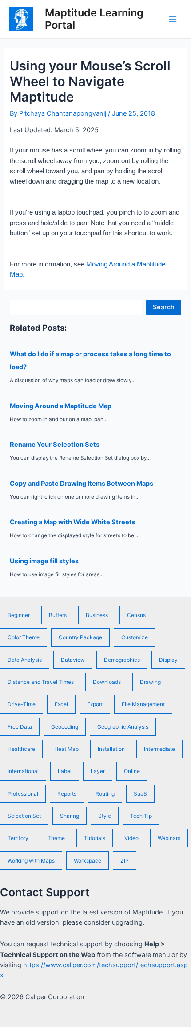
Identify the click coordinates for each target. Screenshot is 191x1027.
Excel (61, 704)
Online (132, 771)
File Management (143, 704)
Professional (23, 793)
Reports (66, 793)
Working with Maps (31, 860)
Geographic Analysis (122, 726)
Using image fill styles (44, 561)
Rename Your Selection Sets (54, 445)
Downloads (107, 682)
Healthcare (21, 749)
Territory (18, 838)
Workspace (87, 860)
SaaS (140, 793)
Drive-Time (22, 704)
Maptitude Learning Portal (94, 18)
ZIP (124, 860)
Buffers (58, 615)
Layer (98, 771)
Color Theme (24, 637)
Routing (105, 793)
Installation (111, 749)
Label (65, 771)
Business (97, 615)
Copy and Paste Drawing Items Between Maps (81, 484)
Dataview (73, 659)
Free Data (20, 726)
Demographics (122, 659)
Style (104, 815)
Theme (56, 838)
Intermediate (159, 749)
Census (136, 615)
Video (131, 838)
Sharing (69, 815)
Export (95, 704)
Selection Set (24, 815)
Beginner (19, 615)
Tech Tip (141, 815)
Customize (134, 637)
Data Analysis (25, 659)
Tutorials (94, 838)
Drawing (150, 682)
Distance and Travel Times (41, 682)
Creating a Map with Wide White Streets (72, 522)
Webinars (169, 838)
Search (164, 307)
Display (168, 659)
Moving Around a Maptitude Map (60, 406)
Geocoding (64, 726)
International (23, 771)
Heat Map (66, 749)
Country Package (80, 637)
